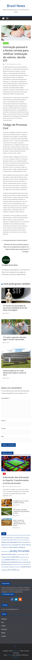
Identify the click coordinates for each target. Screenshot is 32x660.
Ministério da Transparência (21, 559)
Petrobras (23, 564)
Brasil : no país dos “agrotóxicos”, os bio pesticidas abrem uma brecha (19, 522)
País (4, 473)
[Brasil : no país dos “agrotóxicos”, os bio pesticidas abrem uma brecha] (6, 524)
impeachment (4, 551)
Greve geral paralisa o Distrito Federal (15, 240)
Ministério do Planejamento (10, 562)
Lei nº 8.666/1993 (13, 557)
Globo (11, 547)
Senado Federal (26, 567)
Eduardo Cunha (9, 545)
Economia (6, 43)
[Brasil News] (3, 18)
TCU (14, 569)
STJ (11, 570)
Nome (3, 421)
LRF (24, 557)
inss (9, 551)
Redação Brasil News (16, 64)
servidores (4, 570)
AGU (15, 537)
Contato (3, 636)
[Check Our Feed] (20, 598)
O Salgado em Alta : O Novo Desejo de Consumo (20, 501)
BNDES (18, 537)
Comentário (5, 398)
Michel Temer (10, 560)
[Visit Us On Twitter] (16, 598)
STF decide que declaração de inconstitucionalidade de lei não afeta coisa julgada (15, 308)
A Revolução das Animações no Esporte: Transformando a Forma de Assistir (16, 480)
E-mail (3, 428)
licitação (21, 557)
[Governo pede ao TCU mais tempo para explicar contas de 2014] (16, 350)
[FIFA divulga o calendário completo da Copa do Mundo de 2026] (6, 512)
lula (4, 559)
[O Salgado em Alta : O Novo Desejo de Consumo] (6, 503)
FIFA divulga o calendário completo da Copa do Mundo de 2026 (21, 511)
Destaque (4, 619)
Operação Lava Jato (16, 564)
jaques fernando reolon (8, 554)
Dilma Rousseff (22, 542)
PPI (26, 564)
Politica (3, 626)
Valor (18, 570)
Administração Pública (7, 537)
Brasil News (16, 5)
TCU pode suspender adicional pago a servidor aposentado (14, 338)
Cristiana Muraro (25, 540)
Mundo (3, 633)
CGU (22, 538)
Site (2, 436)
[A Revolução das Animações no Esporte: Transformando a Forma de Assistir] (16, 463)
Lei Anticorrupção (21, 554)
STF (9, 570)
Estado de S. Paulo (19, 545)
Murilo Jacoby (23, 562)
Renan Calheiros (9, 567)
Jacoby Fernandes (20, 551)
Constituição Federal (11, 540)
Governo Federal (19, 547)
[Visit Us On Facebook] (12, 598)
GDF (8, 547)
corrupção (19, 540)
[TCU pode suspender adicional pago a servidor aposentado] (16, 320)
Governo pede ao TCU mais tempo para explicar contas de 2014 (14, 373)
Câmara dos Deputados (9, 542)
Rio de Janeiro (17, 567)
